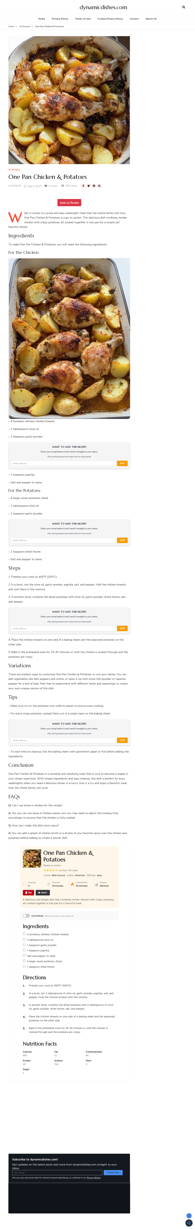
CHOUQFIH (14, 185)
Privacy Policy (60, 18)
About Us (151, 18)
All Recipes (14, 170)
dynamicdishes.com (103, 7)
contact (134, 18)
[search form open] (184, 7)
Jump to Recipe (69, 202)
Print (44, 892)
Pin (30, 892)
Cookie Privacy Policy (110, 18)
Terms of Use (83, 18)
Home (41, 18)
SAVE (122, 463)
